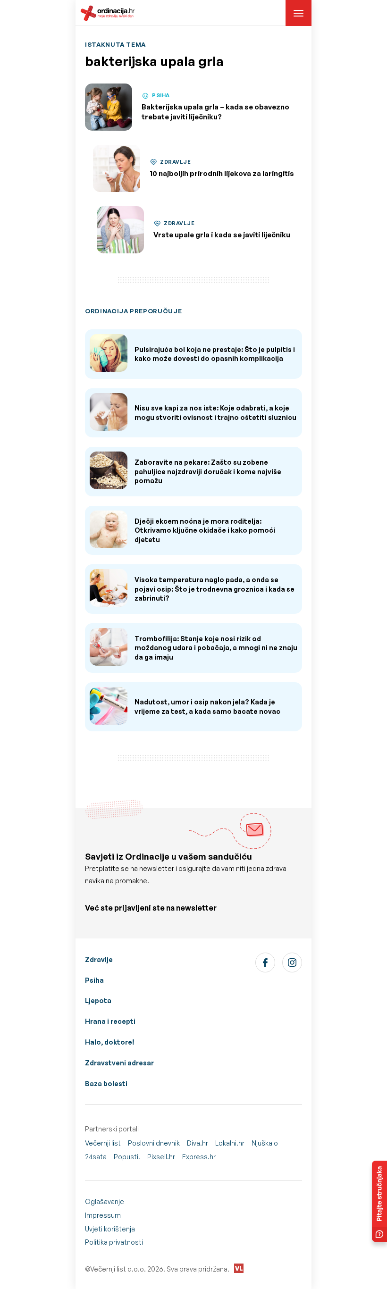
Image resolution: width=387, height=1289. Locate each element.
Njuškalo (265, 1143)
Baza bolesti (106, 1084)
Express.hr (199, 1157)
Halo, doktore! (110, 1042)
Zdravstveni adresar (119, 1063)
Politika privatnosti (114, 1242)
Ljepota (98, 1000)
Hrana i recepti (110, 1021)
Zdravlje (99, 959)
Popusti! (127, 1157)
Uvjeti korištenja (110, 1229)
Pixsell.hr (161, 1157)
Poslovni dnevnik (154, 1143)
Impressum (103, 1215)
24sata (96, 1157)
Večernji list (103, 1143)
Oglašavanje (104, 1201)
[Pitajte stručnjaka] (379, 1201)
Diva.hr (197, 1143)
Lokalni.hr (229, 1143)
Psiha (94, 980)
